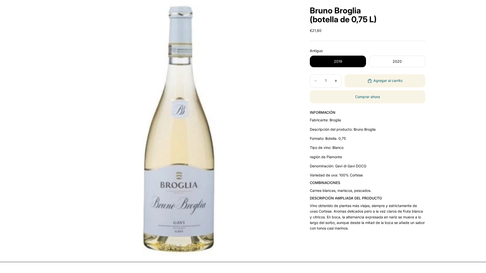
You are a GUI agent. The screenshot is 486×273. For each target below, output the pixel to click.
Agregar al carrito (387, 80)
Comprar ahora (367, 97)
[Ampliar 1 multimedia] (179, 129)
